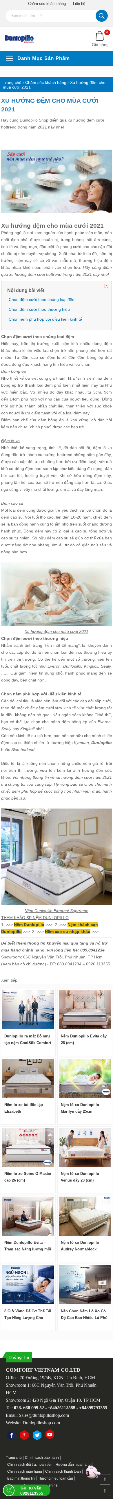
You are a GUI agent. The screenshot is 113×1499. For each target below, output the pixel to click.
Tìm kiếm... (102, 16)
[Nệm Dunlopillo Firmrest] (56, 903)
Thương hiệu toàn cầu (55, 1478)
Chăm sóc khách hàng (47, 3)
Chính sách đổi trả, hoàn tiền (29, 1465)
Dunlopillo (72, 666)
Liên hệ (79, 3)
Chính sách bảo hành (42, 1458)
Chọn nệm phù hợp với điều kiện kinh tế (45, 319)
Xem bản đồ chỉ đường (24, 964)
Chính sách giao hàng (24, 1471)
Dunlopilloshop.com (41, 1422)
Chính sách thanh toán (63, 1471)
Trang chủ (14, 1458)
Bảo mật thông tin (21, 1478)
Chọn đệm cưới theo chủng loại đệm (42, 299)
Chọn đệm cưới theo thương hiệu (39, 309)
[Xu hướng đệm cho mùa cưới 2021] (22, 39)
